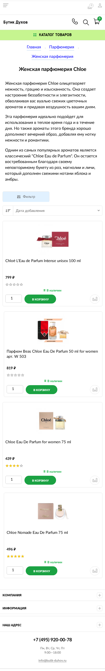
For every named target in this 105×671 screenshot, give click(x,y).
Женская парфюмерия (52, 57)
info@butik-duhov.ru (52, 660)
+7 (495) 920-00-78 (75, 21)
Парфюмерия (61, 47)
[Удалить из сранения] (95, 299)
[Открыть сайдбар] (5, 5)
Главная (34, 47)
